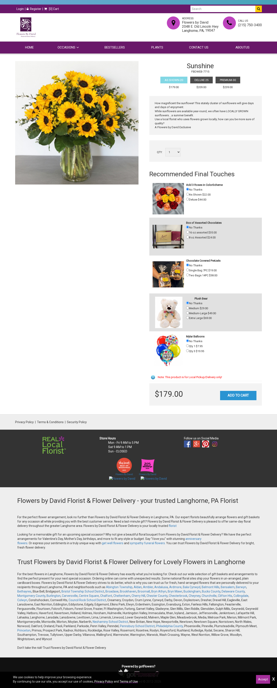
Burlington (54, 595)
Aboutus (242, 47)
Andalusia (161, 587)
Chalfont (106, 595)
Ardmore (175, 587)
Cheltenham (121, 595)
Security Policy (77, 422)
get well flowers (112, 543)
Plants (157, 47)
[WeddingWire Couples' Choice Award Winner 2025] (154, 478)
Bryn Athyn (158, 591)
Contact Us (198, 47)
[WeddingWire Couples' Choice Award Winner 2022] (122, 478)
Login (20, 9)
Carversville (70, 595)
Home (29, 47)
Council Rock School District (87, 600)
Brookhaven (128, 591)
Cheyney (194, 595)
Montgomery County (31, 595)
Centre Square (89, 595)
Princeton (24, 630)
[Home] (26, 27)
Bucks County (211, 591)
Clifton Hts (225, 595)
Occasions (66, 47)
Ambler (148, 587)
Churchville (209, 595)
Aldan (138, 587)
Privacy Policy (24, 422)
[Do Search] (258, 9)
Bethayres (24, 591)
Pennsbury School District (137, 626)
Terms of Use (128, 681)
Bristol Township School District (82, 591)
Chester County (157, 595)
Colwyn (22, 600)
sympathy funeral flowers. (148, 543)
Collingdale (241, 595)
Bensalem (228, 587)
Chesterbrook (178, 595)
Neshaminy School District (110, 621)
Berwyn (241, 587)
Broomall (144, 591)
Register (35, 9)
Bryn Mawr (175, 591)
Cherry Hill (138, 595)
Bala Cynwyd (191, 587)
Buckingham (192, 591)
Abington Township (119, 587)
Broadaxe (112, 591)
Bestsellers (115, 47)
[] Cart (53, 9)
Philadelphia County (169, 626)
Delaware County (233, 591)
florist (173, 526)
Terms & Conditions (50, 422)
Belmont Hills (210, 587)
